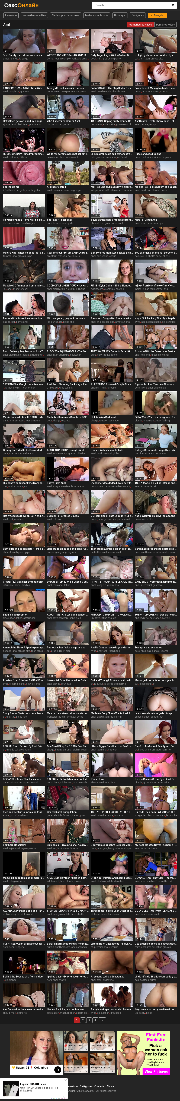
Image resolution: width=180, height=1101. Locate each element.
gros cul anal (66, 387)
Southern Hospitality (14, 845)
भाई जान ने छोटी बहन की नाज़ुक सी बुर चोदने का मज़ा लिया (156, 285)
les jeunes (52, 321)
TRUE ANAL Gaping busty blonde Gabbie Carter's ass (112, 121)
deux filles (140, 650)
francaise (52, 716)
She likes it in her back (59, 219)
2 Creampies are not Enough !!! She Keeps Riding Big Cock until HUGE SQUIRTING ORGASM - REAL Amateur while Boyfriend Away (112, 516)
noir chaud (102, 256)
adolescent (72, 157)
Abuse (110, 1086)
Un (48, 124)
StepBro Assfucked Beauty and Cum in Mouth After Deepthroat (156, 746)
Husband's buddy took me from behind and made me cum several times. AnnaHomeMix (24, 483)
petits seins (163, 782)
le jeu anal (14, 848)
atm (156, 486)
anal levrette (148, 552)
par (13, 321)
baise (138, 519)
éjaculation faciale (19, 354)
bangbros (14, 91)
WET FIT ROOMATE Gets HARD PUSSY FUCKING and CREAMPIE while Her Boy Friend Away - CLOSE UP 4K (68, 55)
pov (59, 519)
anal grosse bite (105, 321)
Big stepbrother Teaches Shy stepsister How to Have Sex (156, 384)
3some (164, 650)
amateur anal (122, 321)
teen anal (58, 190)
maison (164, 91)
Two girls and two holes (148, 647)
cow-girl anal (33, 683)
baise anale (13, 223)
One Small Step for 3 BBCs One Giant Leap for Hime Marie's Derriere (68, 746)
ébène (166, 256)
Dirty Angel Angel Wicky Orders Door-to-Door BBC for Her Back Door (112, 55)
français (62, 256)
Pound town (97, 779)
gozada (7, 650)
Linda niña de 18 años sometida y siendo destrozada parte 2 (156, 976)
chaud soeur (119, 91)
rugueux (65, 420)
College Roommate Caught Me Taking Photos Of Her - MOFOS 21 (156, 450)
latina (67, 585)
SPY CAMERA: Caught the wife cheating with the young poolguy (24, 384)
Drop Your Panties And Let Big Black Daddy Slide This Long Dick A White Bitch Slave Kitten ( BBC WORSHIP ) (112, 877)
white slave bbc (115, 881)
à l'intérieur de (11, 190)
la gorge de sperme (115, 683)
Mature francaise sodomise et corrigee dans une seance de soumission (68, 713)
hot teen (112, 749)
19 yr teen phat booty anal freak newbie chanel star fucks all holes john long (156, 1009)
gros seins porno (111, 58)
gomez (67, 124)
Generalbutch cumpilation (62, 812)
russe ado (113, 420)
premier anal (101, 947)
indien (138, 289)
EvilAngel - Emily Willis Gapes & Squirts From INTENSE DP (68, 581)
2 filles (50, 387)
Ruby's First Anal (56, 483)
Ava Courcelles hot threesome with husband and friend (24, 1009)
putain (62, 716)
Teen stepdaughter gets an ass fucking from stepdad (112, 548)
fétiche (23, 157)
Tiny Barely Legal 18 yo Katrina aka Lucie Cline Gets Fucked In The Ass (24, 219)
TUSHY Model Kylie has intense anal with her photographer (156, 483)
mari (13, 1012)
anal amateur (16, 420)
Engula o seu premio (15, 614)
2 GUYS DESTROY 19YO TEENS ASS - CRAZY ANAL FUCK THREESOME (156, 910)
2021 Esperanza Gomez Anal (63, 121)
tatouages (146, 124)
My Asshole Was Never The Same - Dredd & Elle (156, 845)
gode (22, 190)
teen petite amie (70, 91)
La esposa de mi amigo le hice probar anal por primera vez (156, 713)
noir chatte (16, 782)
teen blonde (66, 881)
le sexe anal (59, 223)
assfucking (29, 618)
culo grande (97, 157)
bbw (151, 519)
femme (7, 256)
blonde (14, 58)
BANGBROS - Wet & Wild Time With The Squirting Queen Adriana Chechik (24, 88)
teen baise (114, 914)
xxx (54, 848)
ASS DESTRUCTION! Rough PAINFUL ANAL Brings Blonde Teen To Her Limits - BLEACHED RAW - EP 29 (68, 450)
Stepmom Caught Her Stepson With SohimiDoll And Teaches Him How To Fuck (112, 318)
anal (5, 91)
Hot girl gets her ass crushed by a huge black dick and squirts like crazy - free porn (156, 55)
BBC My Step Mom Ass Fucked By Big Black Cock (112, 252)
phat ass (101, 881)
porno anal (35, 124)
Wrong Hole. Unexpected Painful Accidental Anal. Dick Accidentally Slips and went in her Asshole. (112, 943)
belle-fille (96, 552)
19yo (137, 321)
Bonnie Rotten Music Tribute (107, 450)
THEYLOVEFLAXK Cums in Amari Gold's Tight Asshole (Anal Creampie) (112, 351)
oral (99, 980)
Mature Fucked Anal (146, 219)
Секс (13, 5)
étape (6, 58)
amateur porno (150, 91)
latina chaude (108, 618)
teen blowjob (104, 91)
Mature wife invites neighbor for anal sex (24, 252)
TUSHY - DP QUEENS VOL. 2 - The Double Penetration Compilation (112, 812)
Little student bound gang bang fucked (68, 548)
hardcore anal (104, 453)
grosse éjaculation (126, 124)
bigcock (72, 552)
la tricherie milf (13, 387)
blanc (62, 157)
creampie (158, 223)
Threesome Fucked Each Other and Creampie (112, 910)
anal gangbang (105, 848)
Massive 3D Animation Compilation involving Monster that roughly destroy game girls (24, 285)
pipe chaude (169, 321)
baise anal (110, 157)
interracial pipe (61, 354)
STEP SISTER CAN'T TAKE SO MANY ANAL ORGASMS (68, 910)
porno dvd (140, 157)
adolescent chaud (151, 321)
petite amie (53, 91)
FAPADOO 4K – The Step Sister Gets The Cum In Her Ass (112, 88)
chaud (112, 256)
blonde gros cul (14, 914)
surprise (113, 947)
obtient (95, 223)
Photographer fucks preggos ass (66, 647)
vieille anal (28, 453)
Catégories (138, 15)
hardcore (146, 190)
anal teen (102, 650)
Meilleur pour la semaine (65, 15)
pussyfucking (162, 420)
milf (99, 58)
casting (120, 289)
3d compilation (71, 815)
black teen (22, 124)
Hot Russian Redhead (103, 417)
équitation (75, 354)
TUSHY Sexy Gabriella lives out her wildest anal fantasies (24, 943)
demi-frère (141, 387)
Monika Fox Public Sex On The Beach (156, 186)
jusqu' (14, 815)
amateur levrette (161, 749)
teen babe (114, 650)
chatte (62, 980)
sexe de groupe (72, 190)
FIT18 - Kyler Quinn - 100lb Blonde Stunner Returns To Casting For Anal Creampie (112, 285)
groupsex (115, 1012)
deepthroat (157, 716)
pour (93, 58)
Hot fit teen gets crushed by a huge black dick (24, 121)
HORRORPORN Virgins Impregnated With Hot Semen (24, 154)
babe (147, 716)
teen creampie (62, 58)
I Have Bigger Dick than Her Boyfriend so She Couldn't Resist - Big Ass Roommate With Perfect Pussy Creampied (112, 746)
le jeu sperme (28, 848)
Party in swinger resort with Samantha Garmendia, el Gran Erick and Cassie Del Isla (112, 1009)
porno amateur (125, 519)
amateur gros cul (39, 354)
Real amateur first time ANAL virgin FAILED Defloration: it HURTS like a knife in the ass (68, 252)
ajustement (9, 124)
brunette (66, 683)
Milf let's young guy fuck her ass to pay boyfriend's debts (68, 318)
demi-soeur (97, 486)
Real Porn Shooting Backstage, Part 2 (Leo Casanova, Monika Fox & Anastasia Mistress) (68, 384)
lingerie (21, 947)
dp (154, 124)
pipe (29, 256)
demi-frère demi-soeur (117, 486)
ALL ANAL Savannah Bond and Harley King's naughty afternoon (24, 910)
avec (93, 650)
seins (145, 519)
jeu (4, 289)
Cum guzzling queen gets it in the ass (24, 548)
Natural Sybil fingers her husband (66, 1009)
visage (56, 420)
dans (49, 223)
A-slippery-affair (56, 186)
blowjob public (159, 190)
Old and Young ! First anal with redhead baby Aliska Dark (112, 680)
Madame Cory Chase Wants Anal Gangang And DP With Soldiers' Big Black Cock (112, 713)
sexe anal (153, 914)
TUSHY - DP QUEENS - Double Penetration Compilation (156, 614)
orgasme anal (30, 782)
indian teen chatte (153, 289)
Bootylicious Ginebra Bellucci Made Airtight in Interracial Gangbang (112, 845)
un (92, 618)
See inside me (11, 186)
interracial (146, 585)
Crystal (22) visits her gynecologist (23, 581)
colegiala (14, 881)
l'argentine (108, 980)
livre (113, 782)
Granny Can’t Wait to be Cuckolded (22, 450)
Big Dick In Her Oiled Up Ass (63, 516)
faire (137, 947)
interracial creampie (121, 190)
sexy (99, 354)
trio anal (118, 815)
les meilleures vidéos (34, 15)
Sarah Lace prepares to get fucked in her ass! (156, 548)
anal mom (146, 223)
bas (137, 980)
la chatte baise (154, 256)
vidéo (150, 157)
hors (5, 947)
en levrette (109, 124)
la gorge (23, 58)
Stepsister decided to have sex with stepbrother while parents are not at (112, 483)
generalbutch (54, 815)
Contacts (99, 1086)
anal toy (10, 716)
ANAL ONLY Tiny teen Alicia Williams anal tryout (68, 877)
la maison (52, 157)
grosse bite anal (89, 91)
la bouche (171, 815)
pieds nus (21, 716)
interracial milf (149, 881)
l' (3, 387)
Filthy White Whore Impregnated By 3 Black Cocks (156, 417)
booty (142, 1012)
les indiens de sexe (67, 848)
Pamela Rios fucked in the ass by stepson (24, 318)
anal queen (18, 552)
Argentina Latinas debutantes (107, 976)
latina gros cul (163, 947)
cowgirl (166, 618)
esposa (139, 716)
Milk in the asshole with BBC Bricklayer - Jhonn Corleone (24, 417)
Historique (120, 15)
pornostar (56, 124)
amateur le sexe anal (72, 486)
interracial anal (63, 749)
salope (94, 190)
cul (136, 58)
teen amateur (33, 420)
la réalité (112, 387)
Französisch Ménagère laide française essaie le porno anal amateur (156, 88)
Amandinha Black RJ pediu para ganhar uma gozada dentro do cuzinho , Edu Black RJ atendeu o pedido (24, 647)
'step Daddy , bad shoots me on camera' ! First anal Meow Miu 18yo (24, 55)
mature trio (15, 453)
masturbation (67, 1012)
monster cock (20, 289)
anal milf (104, 190)
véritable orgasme (82, 58)
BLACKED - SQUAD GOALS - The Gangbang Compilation (68, 351)
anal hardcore (62, 947)
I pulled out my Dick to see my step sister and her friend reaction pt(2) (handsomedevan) (68, 976)
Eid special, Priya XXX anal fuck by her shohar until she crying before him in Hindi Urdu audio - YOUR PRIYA (68, 845)
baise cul (139, 256)
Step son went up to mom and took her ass (24, 812)
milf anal (13, 157)
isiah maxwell (80, 749)
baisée (6, 321)
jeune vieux (29, 387)
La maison (11, 15)
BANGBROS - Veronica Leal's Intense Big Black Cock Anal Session (156, 581)
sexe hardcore (61, 618)
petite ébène (111, 354)
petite (144, 914)
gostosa (24, 91)
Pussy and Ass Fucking (148, 154)
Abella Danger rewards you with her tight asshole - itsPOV (112, 647)
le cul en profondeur (154, 815)
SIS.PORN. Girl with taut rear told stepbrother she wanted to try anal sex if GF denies (68, 779)
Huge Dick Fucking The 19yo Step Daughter (156, 318)
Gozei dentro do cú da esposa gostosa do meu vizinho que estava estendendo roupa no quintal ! (156, 943)
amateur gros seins (155, 453)
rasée (78, 881)
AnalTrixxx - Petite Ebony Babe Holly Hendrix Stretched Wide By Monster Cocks (156, 121)
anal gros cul (19, 256)
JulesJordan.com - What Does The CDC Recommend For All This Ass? (156, 812)
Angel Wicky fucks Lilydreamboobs (155, 516)
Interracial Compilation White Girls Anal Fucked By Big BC (68, 680)
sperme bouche (85, 1012)
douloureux (74, 256)
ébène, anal (97, 782)
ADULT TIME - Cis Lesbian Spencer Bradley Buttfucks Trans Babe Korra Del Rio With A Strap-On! (68, 614)
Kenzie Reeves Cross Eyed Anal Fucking (156, 779)
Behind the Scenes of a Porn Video (23, 976)
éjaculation (59, 289)
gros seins (96, 124)
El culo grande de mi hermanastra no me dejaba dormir (112, 154)
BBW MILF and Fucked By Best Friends (24, 746)
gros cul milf (58, 650)
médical (26, 585)
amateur (52, 256)
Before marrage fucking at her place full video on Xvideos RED (68, 943)
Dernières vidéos (165, 24)
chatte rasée (80, 782)
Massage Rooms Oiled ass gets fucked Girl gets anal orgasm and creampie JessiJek (156, 680)
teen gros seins (39, 650)
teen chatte (77, 914)
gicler (116, 453)
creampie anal (17, 683)
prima (153, 980)
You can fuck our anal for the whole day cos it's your (156, 252)
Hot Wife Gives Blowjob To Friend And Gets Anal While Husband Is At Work (24, 516)
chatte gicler (33, 190)
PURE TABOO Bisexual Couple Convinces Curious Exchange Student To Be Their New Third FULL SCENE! (112, 384)
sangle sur (75, 618)
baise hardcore (105, 815)
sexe (97, 618)
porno (50, 58)
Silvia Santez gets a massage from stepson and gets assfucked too (112, 219)
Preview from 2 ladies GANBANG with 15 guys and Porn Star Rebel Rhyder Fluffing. (24, 680)
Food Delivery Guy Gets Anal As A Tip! (24, 351)
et (92, 683)
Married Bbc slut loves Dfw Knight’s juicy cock (112, 186)
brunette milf (165, 881)
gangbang (61, 552)
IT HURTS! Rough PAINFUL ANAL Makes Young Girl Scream (112, 581)
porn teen (144, 58)
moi (5, 486)
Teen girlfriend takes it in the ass (65, 88)
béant (12, 947)
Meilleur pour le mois (96, 15)
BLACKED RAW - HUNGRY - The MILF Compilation (156, 877)
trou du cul (12, 749)
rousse (103, 420)
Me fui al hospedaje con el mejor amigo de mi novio (24, 877)
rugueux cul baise (75, 289)
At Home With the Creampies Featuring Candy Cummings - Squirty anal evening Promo (156, 351)
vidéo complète (162, 157)
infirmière (8, 585)
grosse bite (157, 58)
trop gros (105, 223)
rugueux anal (112, 585)
